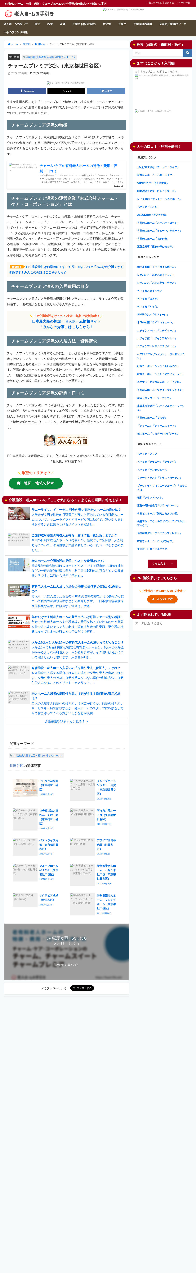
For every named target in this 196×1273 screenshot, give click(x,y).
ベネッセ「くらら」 (148, 306)
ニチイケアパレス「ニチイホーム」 (157, 330)
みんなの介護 (165, 599)
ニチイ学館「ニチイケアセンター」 (157, 338)
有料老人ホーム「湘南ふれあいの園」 (158, 513)
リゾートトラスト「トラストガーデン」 (159, 477)
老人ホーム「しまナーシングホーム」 (158, 433)
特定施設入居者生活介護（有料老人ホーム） (51, 57)
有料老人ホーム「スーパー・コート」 (158, 223)
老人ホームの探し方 (16, 24)
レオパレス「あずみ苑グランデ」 (156, 275)
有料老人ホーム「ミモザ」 (152, 417)
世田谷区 (14, 57)
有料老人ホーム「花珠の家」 (153, 238)
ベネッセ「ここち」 (148, 207)
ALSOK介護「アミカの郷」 (152, 215)
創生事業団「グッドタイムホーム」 (157, 267)
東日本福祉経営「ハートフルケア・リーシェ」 (161, 408)
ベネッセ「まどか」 (148, 298)
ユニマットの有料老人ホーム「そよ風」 (159, 382)
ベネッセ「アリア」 (148, 454)
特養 (50, 24)
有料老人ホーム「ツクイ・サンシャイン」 (161, 390)
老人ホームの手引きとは (161, 3)
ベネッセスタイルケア (149, 290)
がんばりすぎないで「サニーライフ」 (158, 167)
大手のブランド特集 (16, 32)
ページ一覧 (184, 3)
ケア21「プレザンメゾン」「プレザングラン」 (161, 356)
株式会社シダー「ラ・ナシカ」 (154, 398)
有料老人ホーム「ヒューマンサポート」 (159, 230)
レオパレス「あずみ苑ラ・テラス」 (157, 283)
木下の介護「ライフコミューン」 (156, 322)
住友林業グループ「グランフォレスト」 (159, 533)
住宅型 (107, 24)
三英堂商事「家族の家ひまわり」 (156, 246)
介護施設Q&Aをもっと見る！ (65, 721)
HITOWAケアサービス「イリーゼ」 (157, 191)
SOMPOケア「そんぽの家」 (153, 183)
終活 (37, 24)
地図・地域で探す (39, 483)
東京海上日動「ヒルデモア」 (153, 549)
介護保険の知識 (142, 24)
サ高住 (122, 24)
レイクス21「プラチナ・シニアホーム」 (159, 199)
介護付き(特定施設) (84, 24)
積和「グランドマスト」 (151, 497)
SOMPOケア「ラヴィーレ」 (153, 314)
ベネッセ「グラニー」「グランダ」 (157, 461)
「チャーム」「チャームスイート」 (157, 425)
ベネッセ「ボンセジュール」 (153, 470)
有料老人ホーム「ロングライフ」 (156, 541)
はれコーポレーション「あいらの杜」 (158, 366)
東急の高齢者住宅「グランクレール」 (158, 505)
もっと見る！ (160, 563)
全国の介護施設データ (172, 24)
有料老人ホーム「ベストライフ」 (156, 175)
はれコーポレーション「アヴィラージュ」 (161, 374)
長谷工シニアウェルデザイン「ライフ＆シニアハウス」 (162, 523)
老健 (62, 24)
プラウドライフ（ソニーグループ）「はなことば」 (162, 487)
